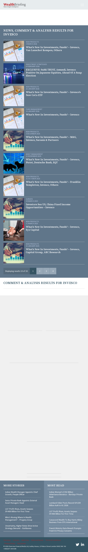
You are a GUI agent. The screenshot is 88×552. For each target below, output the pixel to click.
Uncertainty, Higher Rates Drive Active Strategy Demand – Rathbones (21, 527)
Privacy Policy (9, 543)
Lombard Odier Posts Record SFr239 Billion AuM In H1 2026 (65, 504)
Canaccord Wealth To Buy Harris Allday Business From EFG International (65, 521)
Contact (16, 540)
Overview (7, 540)
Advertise (25, 540)
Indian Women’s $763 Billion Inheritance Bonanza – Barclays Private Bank (65, 494)
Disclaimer (21, 543)
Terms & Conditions (53, 540)
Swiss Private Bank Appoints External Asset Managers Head (21, 501)
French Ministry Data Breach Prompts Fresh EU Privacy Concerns (65, 529)
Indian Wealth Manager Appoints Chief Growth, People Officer (21, 493)
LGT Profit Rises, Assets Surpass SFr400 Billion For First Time (19, 510)
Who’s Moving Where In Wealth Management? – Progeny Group (18, 518)
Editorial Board (37, 540)
